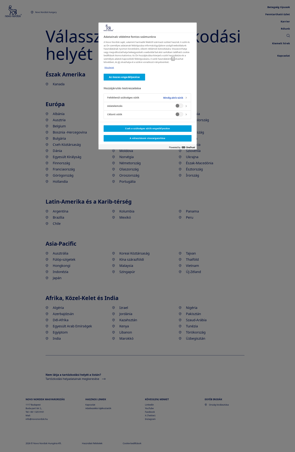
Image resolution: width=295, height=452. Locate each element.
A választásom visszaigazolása (147, 138)
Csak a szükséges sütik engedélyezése (147, 128)
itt (173, 58)
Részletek (109, 67)
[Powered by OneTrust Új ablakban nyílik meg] (182, 147)
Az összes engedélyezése (124, 77)
